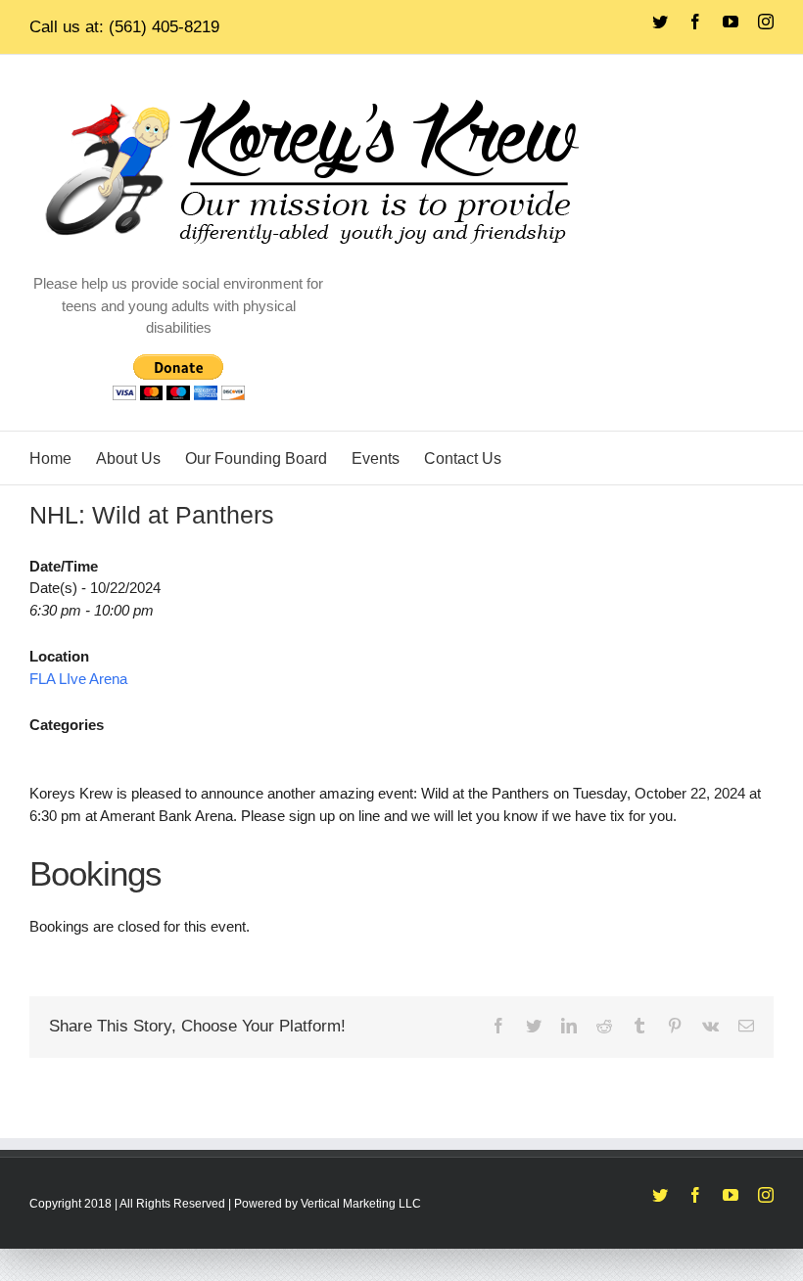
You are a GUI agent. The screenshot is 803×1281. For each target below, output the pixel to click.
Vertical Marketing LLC (361, 1204)
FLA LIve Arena (78, 678)
